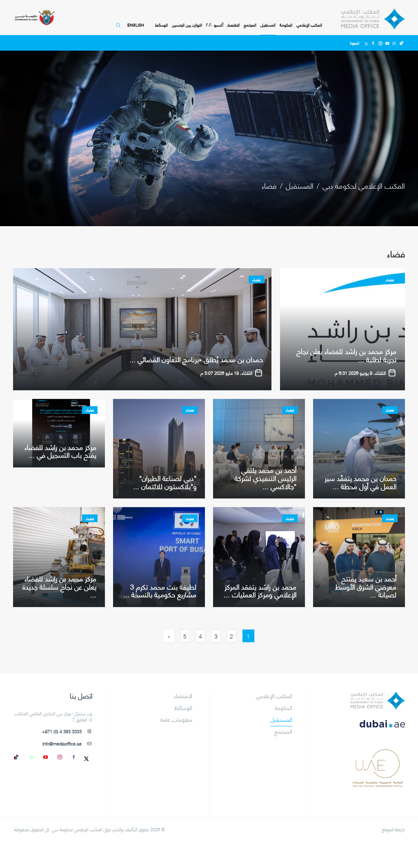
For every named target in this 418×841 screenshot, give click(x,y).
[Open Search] (117, 28)
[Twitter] (366, 42)
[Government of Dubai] (34, 18)
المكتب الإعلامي (309, 25)
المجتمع (250, 25)
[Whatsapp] (394, 42)
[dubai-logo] (378, 756)
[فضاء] (342, 329)
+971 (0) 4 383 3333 (62, 731)
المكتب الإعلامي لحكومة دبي (363, 185)
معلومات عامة (176, 719)
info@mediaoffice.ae (62, 743)
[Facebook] (373, 42)
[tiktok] (17, 756)
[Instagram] (380, 42)
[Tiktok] (401, 42)
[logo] (378, 701)
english (135, 24)
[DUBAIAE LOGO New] (378, 728)
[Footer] (378, 784)
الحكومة (286, 25)
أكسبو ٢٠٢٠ (214, 25)
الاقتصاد (233, 25)
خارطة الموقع (393, 829)
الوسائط (161, 25)
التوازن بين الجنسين (187, 25)
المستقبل (268, 25)
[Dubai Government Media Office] (373, 19)
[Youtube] (387, 42)
